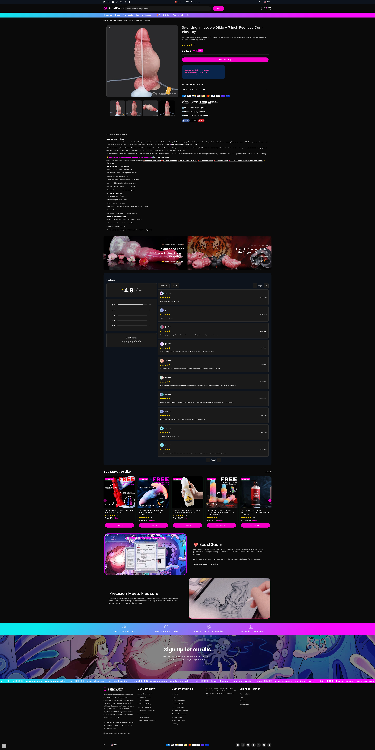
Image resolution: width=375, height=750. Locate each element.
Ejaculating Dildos (170, 161)
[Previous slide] (157, 2)
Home (106, 20)
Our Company (146, 688)
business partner (250, 688)
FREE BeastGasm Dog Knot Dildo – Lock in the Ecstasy (119, 511)
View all (268, 471)
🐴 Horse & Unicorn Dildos (187, 161)
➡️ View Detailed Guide (160, 157)
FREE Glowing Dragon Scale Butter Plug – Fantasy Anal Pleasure (151, 512)
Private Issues (143, 714)
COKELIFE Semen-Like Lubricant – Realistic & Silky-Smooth (187, 511)
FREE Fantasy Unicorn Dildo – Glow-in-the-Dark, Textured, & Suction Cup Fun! (220, 512)
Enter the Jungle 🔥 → (259, 261)
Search (220, 8)
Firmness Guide (178, 704)
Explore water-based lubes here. (185, 144)
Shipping (175, 724)
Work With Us (177, 717)
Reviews (175, 694)
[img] (187, 45)
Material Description (180, 710)
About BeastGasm (145, 694)
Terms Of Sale (143, 717)
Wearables (149, 15)
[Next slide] (217, 2)
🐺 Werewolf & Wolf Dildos (252, 161)
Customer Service (182, 688)
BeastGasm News (178, 700)
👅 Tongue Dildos (235, 161)
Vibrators (110, 163)
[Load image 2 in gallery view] (134, 108)
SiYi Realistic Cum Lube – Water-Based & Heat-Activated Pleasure (255, 512)
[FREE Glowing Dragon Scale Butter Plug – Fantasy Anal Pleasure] (153, 492)
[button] (118, 15)
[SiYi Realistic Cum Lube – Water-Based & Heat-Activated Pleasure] (255, 492)
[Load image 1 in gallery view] (117, 108)
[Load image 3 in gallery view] (150, 108)
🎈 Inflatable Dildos (205, 161)
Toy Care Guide (178, 707)
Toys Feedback (144, 700)
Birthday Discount (145, 697)
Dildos (117, 15)
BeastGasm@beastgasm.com (118, 733)
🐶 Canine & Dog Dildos (152, 161)
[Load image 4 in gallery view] (167, 108)
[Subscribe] (203, 665)
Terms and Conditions (146, 710)
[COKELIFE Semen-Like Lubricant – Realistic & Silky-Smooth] (187, 492)
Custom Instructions (180, 714)
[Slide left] (108, 108)
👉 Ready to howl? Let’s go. (173, 261)
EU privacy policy (144, 704)
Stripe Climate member (147, 720)
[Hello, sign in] (261, 8)
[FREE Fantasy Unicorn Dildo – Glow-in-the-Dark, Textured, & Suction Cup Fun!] (221, 492)
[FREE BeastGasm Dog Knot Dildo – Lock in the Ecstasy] (119, 492)
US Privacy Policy (144, 707)
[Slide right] (176, 108)
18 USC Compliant (179, 720)
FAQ (173, 697)
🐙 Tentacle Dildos (221, 161)
